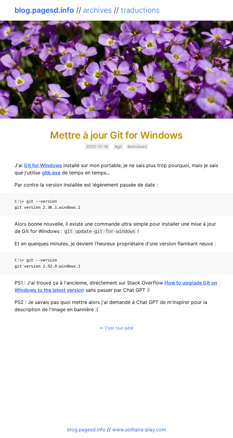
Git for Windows (43, 165)
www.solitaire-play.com (139, 429)
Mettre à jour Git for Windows (116, 135)
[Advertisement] (116, 378)
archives (97, 10)
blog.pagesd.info (44, 10)
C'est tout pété (119, 327)
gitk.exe (51, 173)
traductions (140, 10)
